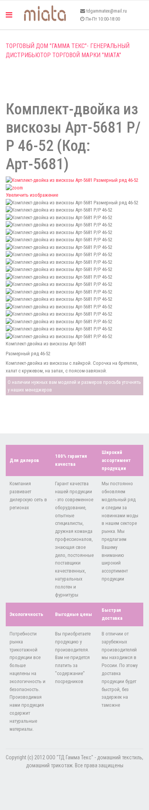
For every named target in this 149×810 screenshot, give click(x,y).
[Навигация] (9, 15)
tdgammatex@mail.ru (106, 11)
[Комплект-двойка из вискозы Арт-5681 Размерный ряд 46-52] (74, 203)
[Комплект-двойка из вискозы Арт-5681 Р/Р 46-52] (74, 210)
